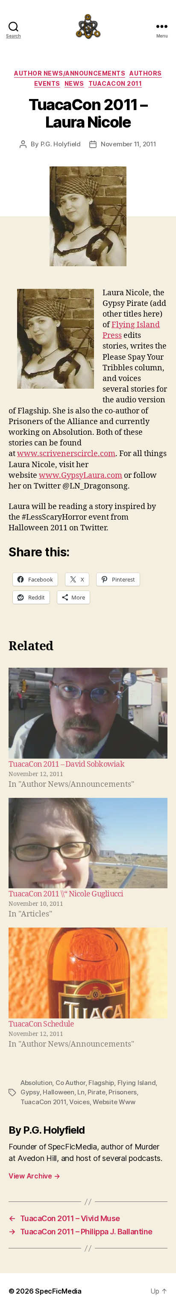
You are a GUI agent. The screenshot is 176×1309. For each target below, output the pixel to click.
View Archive (34, 1176)
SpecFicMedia (58, 1291)
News (74, 83)
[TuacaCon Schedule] (88, 973)
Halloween (58, 1092)
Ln (81, 1092)
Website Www (114, 1102)
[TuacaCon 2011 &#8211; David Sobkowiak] (88, 713)
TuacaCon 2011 (115, 83)
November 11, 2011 (128, 144)
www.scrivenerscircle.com (66, 454)
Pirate (96, 1092)
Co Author (70, 1083)
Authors (145, 73)
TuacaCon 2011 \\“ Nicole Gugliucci (66, 894)
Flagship (101, 1083)
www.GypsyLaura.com (80, 475)
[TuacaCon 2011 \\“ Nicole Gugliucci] (88, 843)
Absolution (36, 1083)
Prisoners (123, 1092)
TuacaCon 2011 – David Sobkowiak (66, 764)
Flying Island (136, 1083)
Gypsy (30, 1092)
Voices (79, 1102)
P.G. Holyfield (61, 144)
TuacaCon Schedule (41, 1024)
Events (47, 83)
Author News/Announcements (69, 73)
